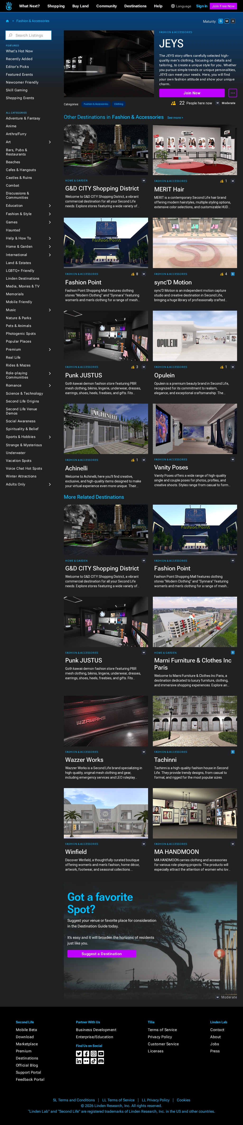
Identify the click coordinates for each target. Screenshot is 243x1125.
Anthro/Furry (16, 134)
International (16, 255)
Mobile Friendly (19, 302)
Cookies (183, 1100)
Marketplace (27, 1044)
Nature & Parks (18, 318)
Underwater (15, 453)
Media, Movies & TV (22, 286)
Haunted (13, 230)
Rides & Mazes (18, 365)
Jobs (214, 1044)
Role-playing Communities (17, 375)
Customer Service (163, 1044)
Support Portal (28, 1072)
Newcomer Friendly (22, 82)
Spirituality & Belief (22, 429)
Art (8, 142)
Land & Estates (18, 263)
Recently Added (19, 59)
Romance (14, 385)
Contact (217, 1030)
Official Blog (27, 1065)
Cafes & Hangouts (21, 170)
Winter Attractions (21, 476)
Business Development (96, 1030)
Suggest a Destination (102, 954)
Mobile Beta (26, 1030)
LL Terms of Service (118, 1100)
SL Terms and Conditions (74, 1100)
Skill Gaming (17, 90)
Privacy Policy (160, 1037)
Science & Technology (24, 393)
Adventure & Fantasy (23, 118)
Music (11, 310)
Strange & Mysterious (24, 445)
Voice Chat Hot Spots (24, 468)
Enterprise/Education (94, 1037)
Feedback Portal (30, 1079)
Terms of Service (162, 1030)
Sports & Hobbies (20, 437)
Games (12, 222)
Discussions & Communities (17, 195)
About (215, 1037)
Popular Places (18, 341)
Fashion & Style (19, 214)
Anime (11, 126)
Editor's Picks (17, 67)
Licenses (156, 1051)
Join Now (191, 93)
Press (215, 1051)
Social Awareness (20, 421)
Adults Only (15, 484)
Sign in (201, 6)
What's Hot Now (19, 51)
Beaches (13, 162)
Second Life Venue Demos (21, 411)
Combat (12, 185)
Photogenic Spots (21, 333)
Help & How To (18, 238)
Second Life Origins (22, 401)
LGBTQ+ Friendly (20, 271)
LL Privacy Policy (155, 1100)
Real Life (13, 357)
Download (25, 1037)
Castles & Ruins (19, 178)
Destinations (27, 1058)
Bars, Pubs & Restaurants (16, 152)
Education (14, 205)
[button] (29, 6)
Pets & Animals (18, 326)
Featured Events (19, 74)
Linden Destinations (22, 278)
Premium (13, 349)
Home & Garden (19, 246)
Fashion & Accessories (32, 21)
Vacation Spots (18, 461)
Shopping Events (20, 98)
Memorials (15, 294)
